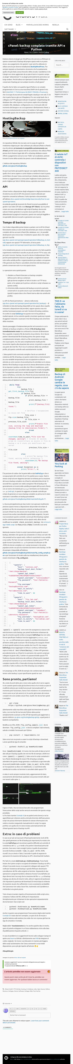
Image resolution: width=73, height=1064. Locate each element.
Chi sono (8, 25)
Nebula (55, 25)
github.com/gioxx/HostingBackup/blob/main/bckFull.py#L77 (24, 499)
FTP (14, 989)
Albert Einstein (59, 751)
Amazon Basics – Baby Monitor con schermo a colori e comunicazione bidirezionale (63, 261)
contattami (7, 964)
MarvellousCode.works (37, 25)
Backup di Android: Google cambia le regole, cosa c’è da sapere (62, 381)
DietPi (11, 989)
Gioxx (12, 1059)
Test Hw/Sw (36, 991)
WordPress (29, 1059)
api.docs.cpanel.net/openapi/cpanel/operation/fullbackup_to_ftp (26, 245)
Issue (12, 938)
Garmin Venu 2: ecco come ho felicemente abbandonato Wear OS (63, 236)
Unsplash (21, 138)
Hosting (23, 989)
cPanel (7, 989)
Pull (37, 938)
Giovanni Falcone (59, 770)
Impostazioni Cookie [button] (8, 12)
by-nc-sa (52, 1059)
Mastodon (57, 1059)
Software (9, 29)
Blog (18, 25)
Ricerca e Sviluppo (8, 991)
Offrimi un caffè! (20, 966)
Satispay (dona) (63, 111)
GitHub (18, 989)
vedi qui (11, 491)
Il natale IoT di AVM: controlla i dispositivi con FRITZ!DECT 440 (61, 162)
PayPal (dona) (63, 113)
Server (16, 991)
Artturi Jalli (17, 957)
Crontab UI (20, 815)
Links (35, 989)
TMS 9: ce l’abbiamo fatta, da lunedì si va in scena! (61, 306)
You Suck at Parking (61, 465)
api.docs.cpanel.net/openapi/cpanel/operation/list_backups (24, 303)
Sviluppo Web (28, 991)
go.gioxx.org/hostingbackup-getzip (27, 717)
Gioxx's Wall (23, 1059)
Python (48, 989)
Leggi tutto (65, 211)
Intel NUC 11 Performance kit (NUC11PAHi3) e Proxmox (26, 92)
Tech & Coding (44, 52)
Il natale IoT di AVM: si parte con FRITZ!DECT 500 (63, 229)
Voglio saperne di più (41, 9)
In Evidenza (29, 989)
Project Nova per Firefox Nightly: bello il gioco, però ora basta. (64, 528)
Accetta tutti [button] (20, 12)
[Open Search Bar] (67, 29)
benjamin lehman (12, 138)
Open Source (41, 989)
